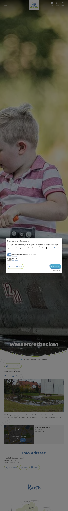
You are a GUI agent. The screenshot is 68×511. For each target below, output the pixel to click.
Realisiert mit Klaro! (56, 270)
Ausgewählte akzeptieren (15, 266)
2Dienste (15, 260)
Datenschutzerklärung (52, 248)
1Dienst (14, 256)
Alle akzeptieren (55, 266)
